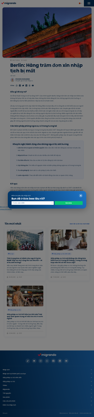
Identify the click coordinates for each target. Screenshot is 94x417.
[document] (47, 208)
